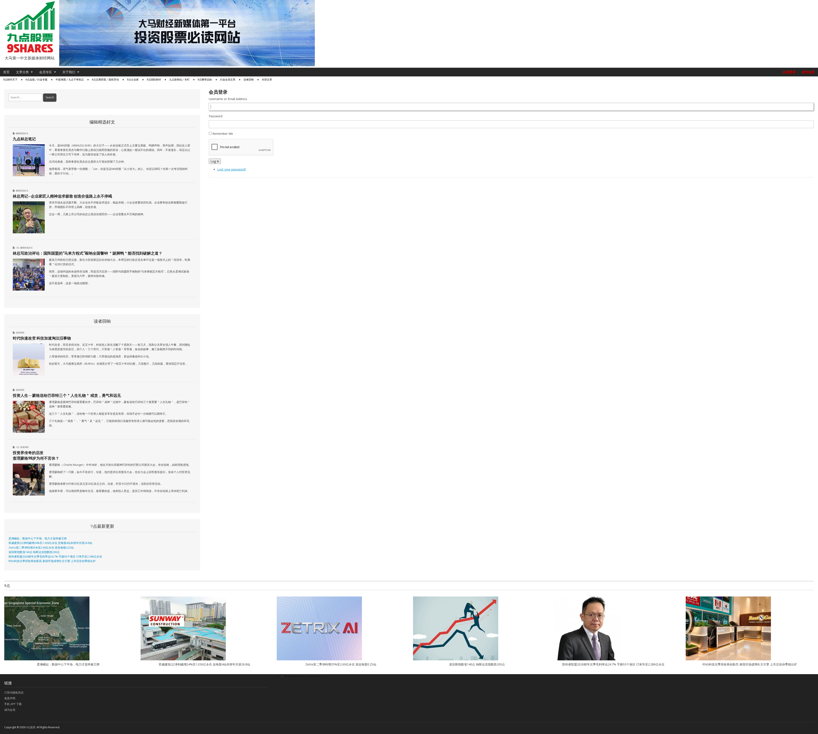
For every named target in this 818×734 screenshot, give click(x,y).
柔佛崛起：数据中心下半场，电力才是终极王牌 (38, 538)
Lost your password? (231, 169)
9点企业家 (133, 79)
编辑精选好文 (22, 133)
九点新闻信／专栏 (179, 79)
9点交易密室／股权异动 (105, 79)
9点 (17, 247)
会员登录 (789, 72)
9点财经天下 (10, 79)
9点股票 (30, 727)
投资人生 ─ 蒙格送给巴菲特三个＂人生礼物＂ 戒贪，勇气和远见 (67, 395)
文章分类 (22, 72)
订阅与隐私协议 (14, 692)
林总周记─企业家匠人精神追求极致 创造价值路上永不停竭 (62, 196)
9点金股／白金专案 (37, 79)
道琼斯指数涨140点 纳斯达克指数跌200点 (34, 552)
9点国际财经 (154, 79)
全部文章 (267, 79)
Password (215, 116)
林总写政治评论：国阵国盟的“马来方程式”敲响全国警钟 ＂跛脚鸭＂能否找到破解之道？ (87, 253)
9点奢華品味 (205, 79)
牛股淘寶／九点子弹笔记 (70, 79)
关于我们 (68, 72)
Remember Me (222, 134)
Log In (214, 161)
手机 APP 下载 (13, 704)
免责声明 (9, 698)
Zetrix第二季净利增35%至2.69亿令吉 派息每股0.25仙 (41, 547)
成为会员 (808, 72)
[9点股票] (29, 27)
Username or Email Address (228, 99)
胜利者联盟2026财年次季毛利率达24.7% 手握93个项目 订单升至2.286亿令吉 (55, 556)
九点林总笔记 (24, 138)
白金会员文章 (227, 79)
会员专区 (45, 72)
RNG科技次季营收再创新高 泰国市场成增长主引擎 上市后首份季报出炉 (52, 561)
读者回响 (248, 79)
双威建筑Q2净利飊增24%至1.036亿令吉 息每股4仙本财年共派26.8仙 (50, 543)
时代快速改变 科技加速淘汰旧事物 (42, 338)
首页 (6, 72)
